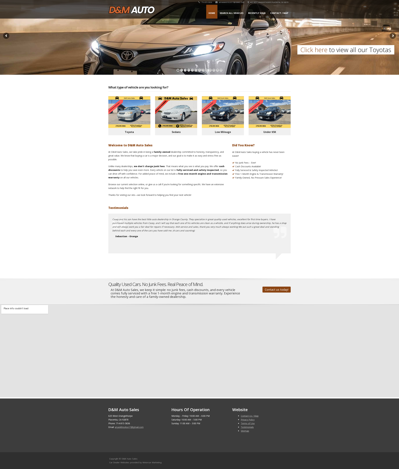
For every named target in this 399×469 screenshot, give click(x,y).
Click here (21, 49)
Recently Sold (257, 13)
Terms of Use (248, 423)
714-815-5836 (206, 2)
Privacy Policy (248, 419)
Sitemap (245, 430)
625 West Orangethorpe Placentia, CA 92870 (269, 2)
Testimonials (247, 427)
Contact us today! (276, 289)
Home (212, 13)
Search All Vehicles (231, 13)
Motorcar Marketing (152, 462)
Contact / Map (279, 13)
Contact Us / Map (250, 415)
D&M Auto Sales (129, 458)
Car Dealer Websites (119, 462)
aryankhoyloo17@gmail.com (231, 2)
